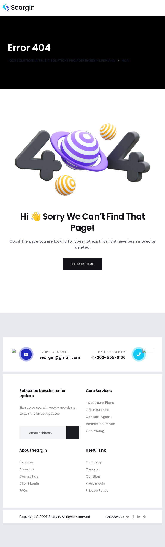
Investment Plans (100, 402)
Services (26, 462)
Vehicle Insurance (100, 424)
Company (94, 462)
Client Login (29, 483)
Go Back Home (82, 264)
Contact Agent (98, 416)
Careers (92, 469)
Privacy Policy (97, 490)
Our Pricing (95, 431)
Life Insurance (97, 409)
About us (26, 469)
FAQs (23, 490)
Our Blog (93, 476)
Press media (95, 483)
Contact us (28, 476)
